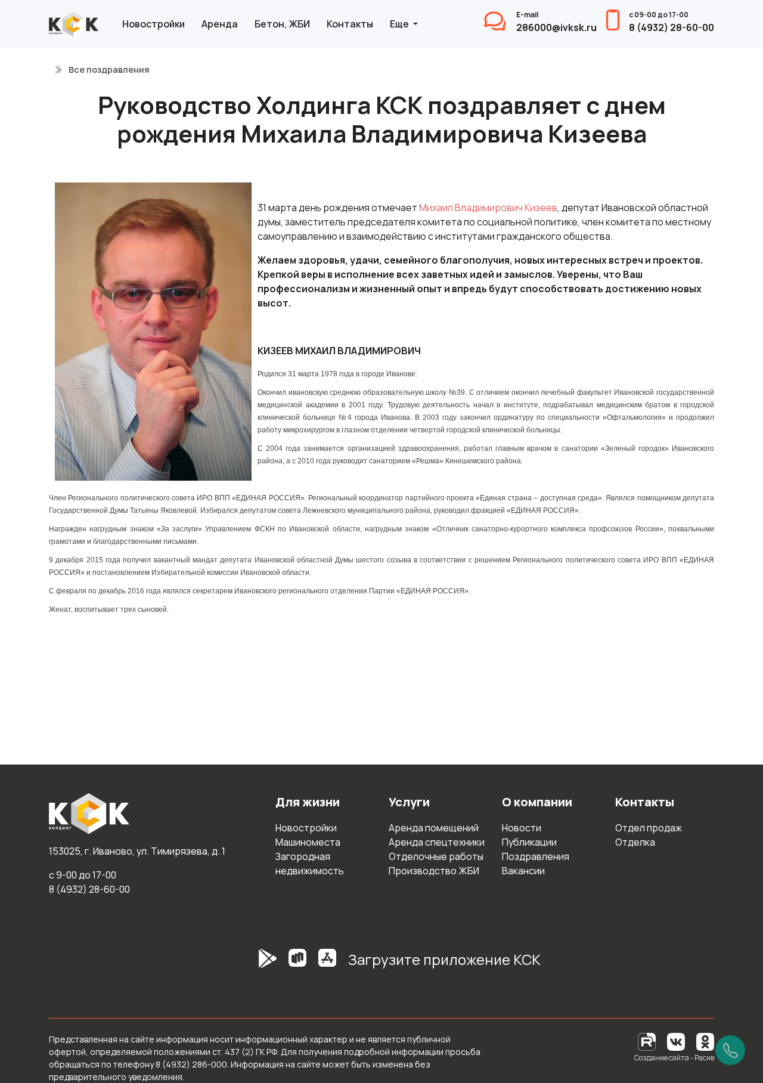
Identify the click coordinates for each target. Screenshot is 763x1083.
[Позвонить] (730, 1050)
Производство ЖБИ (434, 870)
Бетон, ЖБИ (282, 23)
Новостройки (153, 23)
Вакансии (523, 870)
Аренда (219, 23)
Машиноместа (307, 842)
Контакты (350, 23)
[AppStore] (327, 964)
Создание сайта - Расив (674, 1058)
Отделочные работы (436, 856)
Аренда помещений (434, 827)
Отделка (635, 842)
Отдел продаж (648, 827)
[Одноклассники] (705, 1041)
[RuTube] (647, 1041)
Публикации (529, 842)
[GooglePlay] (250, 964)
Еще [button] (400, 23)
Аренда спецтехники (437, 842)
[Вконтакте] (676, 1041)
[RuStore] (297, 964)
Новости (521, 827)
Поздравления (535, 856)
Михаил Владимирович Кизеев (488, 207)
